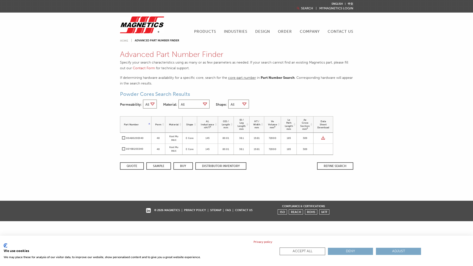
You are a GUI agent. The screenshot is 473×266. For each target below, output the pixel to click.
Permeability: (131, 104)
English (337, 3)
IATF (324, 212)
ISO (282, 212)
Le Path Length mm (289, 124)
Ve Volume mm (272, 124)
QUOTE (132, 166)
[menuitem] (205, 32)
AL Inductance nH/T (207, 124)
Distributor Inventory (221, 166)
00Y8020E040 (134, 149)
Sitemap (215, 210)
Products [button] (205, 31)
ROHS (311, 212)
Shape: (221, 104)
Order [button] (285, 31)
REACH (296, 212)
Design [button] (262, 31)
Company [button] (310, 31)
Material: (170, 104)
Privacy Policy (195, 210)
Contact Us (340, 31)
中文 (350, 3)
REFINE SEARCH (335, 166)
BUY (183, 166)
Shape (189, 124)
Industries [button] (235, 31)
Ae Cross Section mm (304, 124)
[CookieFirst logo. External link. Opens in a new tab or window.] (5, 245)
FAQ (228, 210)
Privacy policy (262, 242)
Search (306, 8)
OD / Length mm (226, 124)
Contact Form (144, 68)
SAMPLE (158, 166)
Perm (158, 124)
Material (174, 124)
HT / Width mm (256, 124)
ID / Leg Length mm (241, 124)
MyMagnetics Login (336, 8)
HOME (124, 40)
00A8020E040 (134, 137)
